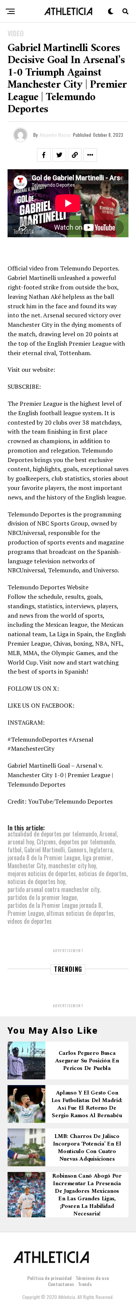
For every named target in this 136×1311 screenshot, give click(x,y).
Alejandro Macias (55, 134)
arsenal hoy (21, 842)
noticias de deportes (103, 873)
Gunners (77, 850)
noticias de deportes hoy (36, 881)
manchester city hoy (72, 866)
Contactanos (61, 1284)
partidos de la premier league (42, 897)
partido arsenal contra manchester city (53, 889)
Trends (85, 1284)
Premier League (26, 913)
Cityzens (46, 842)
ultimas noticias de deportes (80, 913)
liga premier (97, 858)
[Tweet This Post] (59, 155)
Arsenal (108, 834)
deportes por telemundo (86, 842)
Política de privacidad (49, 1278)
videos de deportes (30, 921)
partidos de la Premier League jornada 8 (54, 905)
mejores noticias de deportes (42, 873)
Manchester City (27, 866)
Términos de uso (92, 1278)
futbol (15, 850)
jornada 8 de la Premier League (44, 858)
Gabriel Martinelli (44, 850)
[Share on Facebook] (44, 155)
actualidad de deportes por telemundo (52, 834)
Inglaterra (101, 850)
